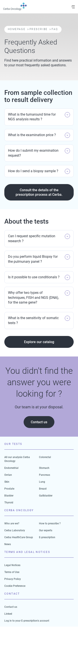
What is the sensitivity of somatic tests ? (33, 320)
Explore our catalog (39, 342)
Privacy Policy (12, 579)
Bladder (8, 495)
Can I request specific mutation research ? (31, 238)
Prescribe (38, 29)
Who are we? (11, 523)
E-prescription (47, 537)
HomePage (16, 29)
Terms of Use (11, 572)
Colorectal (45, 457)
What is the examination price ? (32, 135)
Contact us (39, 422)
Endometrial (11, 467)
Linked (8, 613)
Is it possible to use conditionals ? (34, 277)
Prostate (9, 488)
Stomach (44, 467)
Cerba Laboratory (14, 530)
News (7, 544)
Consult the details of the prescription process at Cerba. (39, 192)
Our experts (45, 530)
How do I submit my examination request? (33, 152)
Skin (6, 481)
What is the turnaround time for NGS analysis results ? (32, 116)
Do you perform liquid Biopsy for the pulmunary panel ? (33, 259)
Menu (73, 7)
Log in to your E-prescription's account (26, 620)
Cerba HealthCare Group (18, 537)
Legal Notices (12, 565)
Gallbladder (45, 495)
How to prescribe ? (50, 523)
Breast (43, 488)
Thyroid (8, 502)
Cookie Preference (14, 585)
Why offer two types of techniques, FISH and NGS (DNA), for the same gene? (33, 297)
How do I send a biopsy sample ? (33, 171)
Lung (42, 481)
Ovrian (8, 474)
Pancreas (44, 474)
